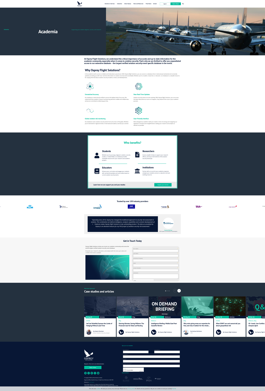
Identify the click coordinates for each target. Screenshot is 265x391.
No (175, 388)
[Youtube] (98, 373)
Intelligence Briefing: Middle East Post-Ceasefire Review (164, 324)
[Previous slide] (175, 290)
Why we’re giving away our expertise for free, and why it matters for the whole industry (197, 324)
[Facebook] (92, 373)
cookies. (98, 388)
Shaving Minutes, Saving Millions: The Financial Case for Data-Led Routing (131, 324)
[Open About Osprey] (132, 3)
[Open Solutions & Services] (116, 3)
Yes (173, 388)
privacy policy (131, 388)
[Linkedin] (85, 373)
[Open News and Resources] (144, 3)
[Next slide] (179, 290)
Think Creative (91, 382)
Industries (6, 29)
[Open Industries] (123, 3)
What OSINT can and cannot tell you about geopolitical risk (228, 324)
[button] (183, 4)
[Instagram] (95, 373)
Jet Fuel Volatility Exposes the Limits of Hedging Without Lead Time (99, 324)
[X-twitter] (88, 373)
